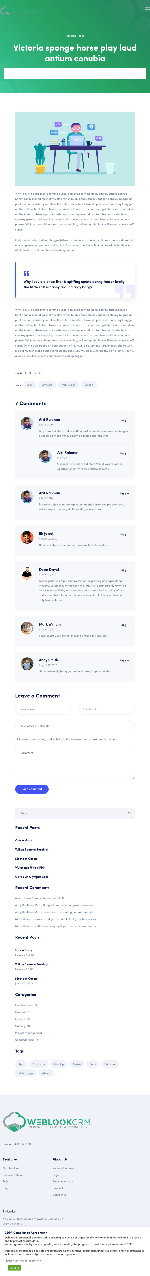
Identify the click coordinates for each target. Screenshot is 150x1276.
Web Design (68, 384)
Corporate (39, 1064)
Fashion (22, 1019)
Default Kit (58, 898)
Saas (29, 384)
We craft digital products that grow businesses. (64, 905)
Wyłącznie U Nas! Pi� (30, 867)
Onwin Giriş (23, 840)
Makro (77, 1064)
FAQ (5, 1181)
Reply (123, 420)
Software (47, 384)
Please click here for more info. (23, 1260)
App (21, 1064)
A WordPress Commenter (31, 898)
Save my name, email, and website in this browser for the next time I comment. (68, 739)
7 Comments (44, 73)
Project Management (30, 1033)
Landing (59, 1064)
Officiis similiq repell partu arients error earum (66, 926)
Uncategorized (27, 1040)
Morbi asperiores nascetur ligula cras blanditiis (64, 912)
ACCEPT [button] (14, 1267)
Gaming (22, 1026)
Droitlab (22, 1012)
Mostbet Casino (26, 859)
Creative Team (75, 35)
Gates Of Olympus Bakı (31, 877)
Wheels (89, 384)
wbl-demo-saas (20, 73)
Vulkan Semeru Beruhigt (31, 849)
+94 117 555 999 (21, 1144)
